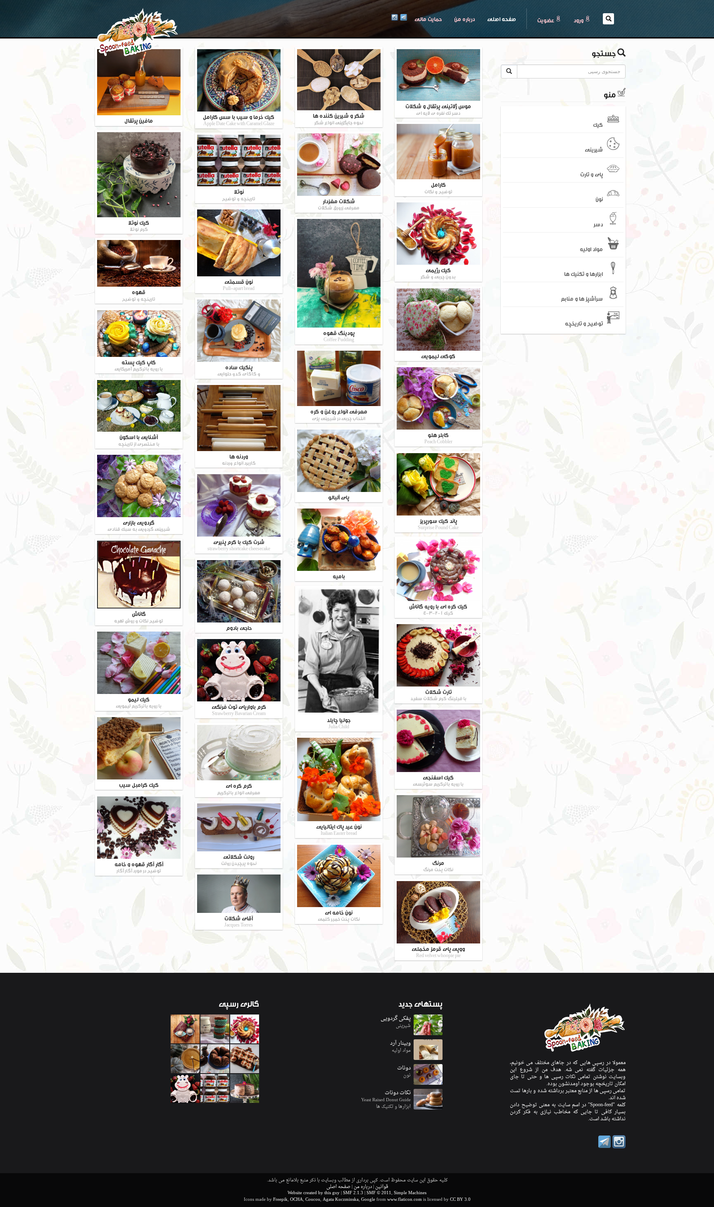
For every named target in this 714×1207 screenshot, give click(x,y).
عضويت (546, 19)
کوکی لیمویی (438, 355)
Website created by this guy (314, 1193)
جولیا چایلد (338, 722)
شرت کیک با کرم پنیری (238, 544)
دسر (598, 223)
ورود (579, 19)
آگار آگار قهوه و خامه (138, 866)
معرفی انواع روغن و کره (338, 414)
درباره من (464, 18)
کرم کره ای (238, 788)
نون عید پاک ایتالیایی (339, 829)
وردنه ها (239, 459)
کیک (598, 123)
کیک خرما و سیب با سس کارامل (238, 119)
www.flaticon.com (404, 1199)
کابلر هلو (438, 437)
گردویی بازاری (138, 525)
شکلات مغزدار (338, 203)
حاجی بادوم (239, 627)
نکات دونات (398, 1093)
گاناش (138, 616)
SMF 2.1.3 (353, 1193)
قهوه (138, 294)
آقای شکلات (238, 921)
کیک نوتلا (138, 225)
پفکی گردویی (396, 1018)
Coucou (312, 1199)
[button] (608, 18)
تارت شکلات (438, 694)
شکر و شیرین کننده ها (338, 118)
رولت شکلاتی (239, 859)
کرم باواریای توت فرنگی (239, 709)
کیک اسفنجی (438, 780)
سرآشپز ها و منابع (582, 298)
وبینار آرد (400, 1043)
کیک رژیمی (438, 272)
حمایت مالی (428, 18)
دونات (404, 1068)
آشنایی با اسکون (138, 439)
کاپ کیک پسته (138, 365)
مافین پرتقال (138, 120)
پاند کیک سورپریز (438, 523)
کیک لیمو (139, 702)
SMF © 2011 (379, 1193)
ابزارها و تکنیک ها (583, 273)
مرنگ (438, 865)
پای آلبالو (338, 496)
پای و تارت (591, 173)
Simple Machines (410, 1193)
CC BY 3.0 (460, 1199)
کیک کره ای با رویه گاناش (438, 609)
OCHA (296, 1199)
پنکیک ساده (238, 370)
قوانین (381, 1187)
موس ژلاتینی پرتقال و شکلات (438, 108)
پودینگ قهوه (339, 335)
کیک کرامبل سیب (139, 784)
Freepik (280, 1199)
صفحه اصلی (498, 18)
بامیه (339, 575)
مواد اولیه (591, 248)
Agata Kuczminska (341, 1199)
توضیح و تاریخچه (584, 323)
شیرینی (594, 149)
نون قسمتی (239, 284)
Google (368, 1199)
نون (599, 198)
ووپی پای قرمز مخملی (438, 951)
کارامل (438, 187)
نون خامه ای (339, 915)
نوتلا (238, 194)
